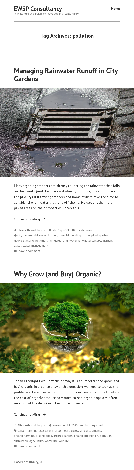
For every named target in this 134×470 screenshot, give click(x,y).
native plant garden (95, 235)
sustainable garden (100, 240)
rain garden (56, 240)
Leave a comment (28, 251)
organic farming (24, 436)
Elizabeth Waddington (31, 230)
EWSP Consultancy (38, 9)
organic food (44, 436)
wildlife (64, 441)
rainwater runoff (75, 240)
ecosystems (46, 431)
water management (35, 246)
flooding (75, 235)
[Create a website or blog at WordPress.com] (41, 462)
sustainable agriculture (28, 441)
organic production (86, 436)
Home (115, 8)
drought (64, 235)
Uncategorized (84, 230)
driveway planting (45, 235)
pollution (41, 240)
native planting (24, 240)
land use (84, 431)
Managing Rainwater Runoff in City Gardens (66, 74)
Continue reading (35, 219)
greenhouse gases (66, 431)
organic (96, 431)
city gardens (25, 235)
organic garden (63, 436)
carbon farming (27, 431)
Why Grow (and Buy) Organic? (57, 273)
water (17, 246)
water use (51, 441)
